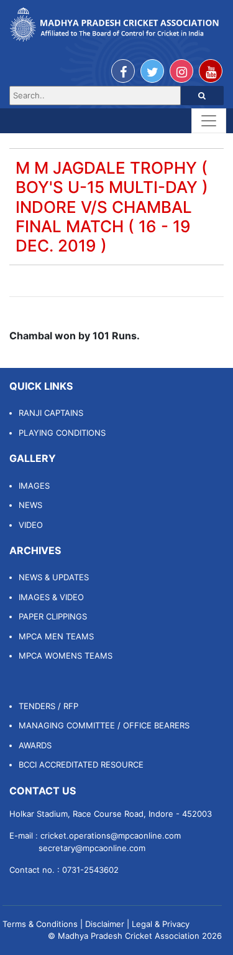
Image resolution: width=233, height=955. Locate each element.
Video (31, 525)
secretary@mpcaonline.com (92, 848)
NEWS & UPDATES (54, 577)
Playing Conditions (62, 433)
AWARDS (35, 745)
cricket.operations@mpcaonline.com (110, 835)
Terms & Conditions (40, 924)
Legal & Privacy (161, 924)
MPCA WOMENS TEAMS (65, 656)
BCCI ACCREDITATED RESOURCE (81, 764)
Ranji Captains (51, 413)
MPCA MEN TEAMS (56, 636)
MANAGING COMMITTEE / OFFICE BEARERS (104, 725)
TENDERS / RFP (48, 706)
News (30, 505)
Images (34, 486)
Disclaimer (104, 924)
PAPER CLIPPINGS (53, 616)
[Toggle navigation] (208, 120)
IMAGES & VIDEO (51, 597)
